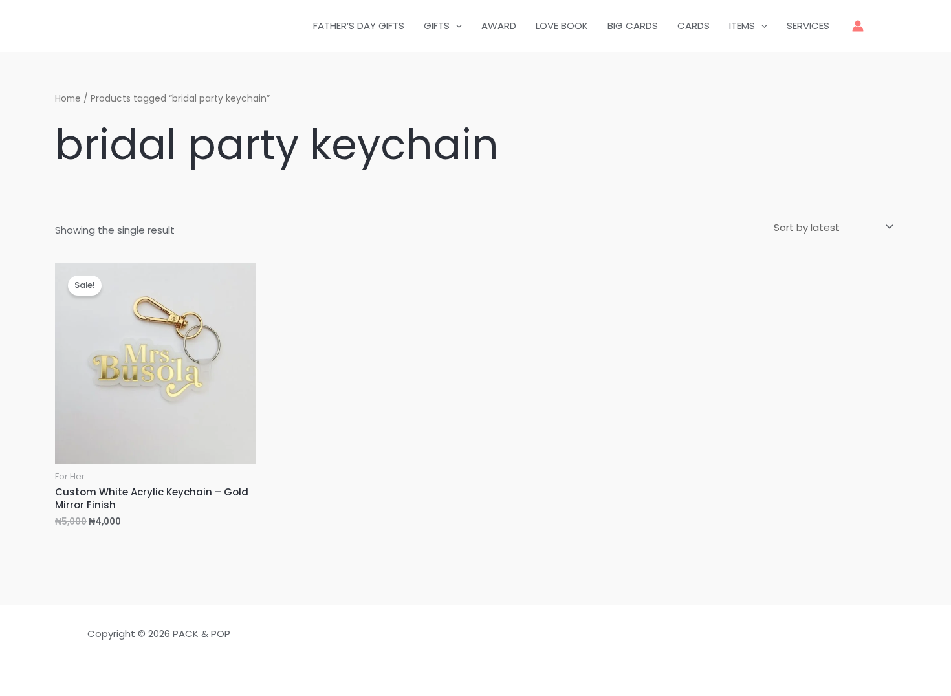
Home (68, 98)
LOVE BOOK (562, 25)
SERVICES (808, 25)
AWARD (498, 25)
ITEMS (742, 25)
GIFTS (437, 25)
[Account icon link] (858, 26)
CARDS (693, 25)
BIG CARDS (632, 25)
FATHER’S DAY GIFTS (358, 25)
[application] (456, 26)
